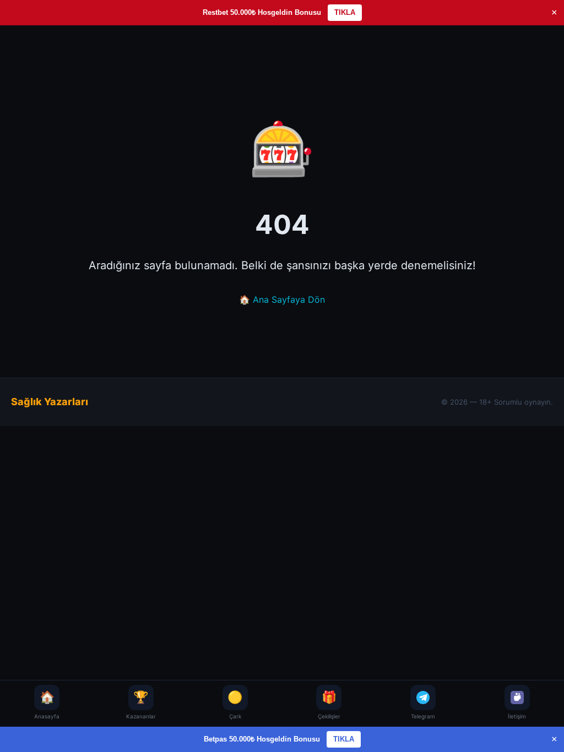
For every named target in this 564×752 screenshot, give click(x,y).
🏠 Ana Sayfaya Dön (282, 299)
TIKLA (344, 12)
